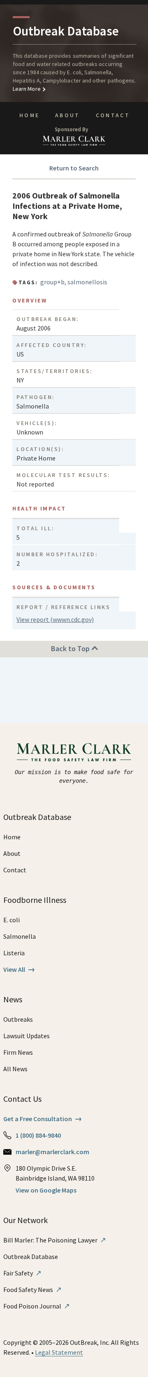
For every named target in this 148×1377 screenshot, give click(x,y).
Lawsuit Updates (26, 1036)
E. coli (11, 920)
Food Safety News (32, 1289)
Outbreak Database (30, 1256)
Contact (113, 115)
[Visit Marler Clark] (74, 752)
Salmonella (19, 936)
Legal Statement (59, 1352)
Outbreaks (18, 1019)
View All (19, 969)
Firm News (18, 1052)
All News (15, 1069)
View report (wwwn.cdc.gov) (55, 619)
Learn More (27, 88)
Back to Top (71, 648)
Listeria (14, 953)
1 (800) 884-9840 (38, 1135)
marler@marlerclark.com (52, 1152)
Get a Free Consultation (42, 1119)
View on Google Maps (46, 1190)
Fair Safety (22, 1273)
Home (29, 115)
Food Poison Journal (36, 1306)
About (67, 115)
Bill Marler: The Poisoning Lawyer (54, 1240)
